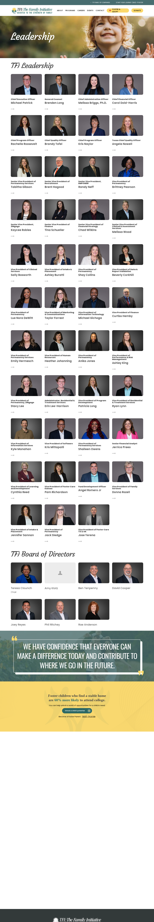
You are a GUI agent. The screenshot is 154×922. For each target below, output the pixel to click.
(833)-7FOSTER (88, 716)
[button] (26, 92)
